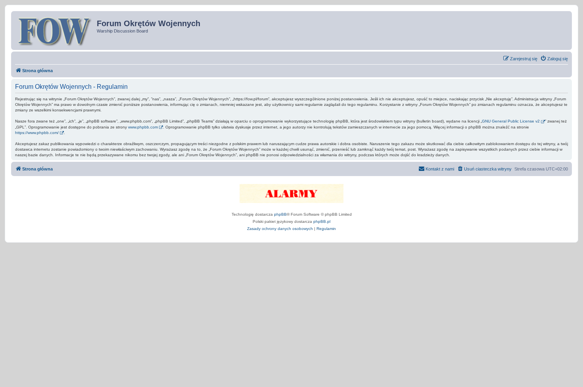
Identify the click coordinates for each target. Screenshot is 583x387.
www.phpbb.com (143, 127)
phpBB (280, 214)
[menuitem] (554, 58)
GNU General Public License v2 (511, 121)
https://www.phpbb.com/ (37, 132)
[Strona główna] (55, 30)
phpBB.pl (321, 221)
